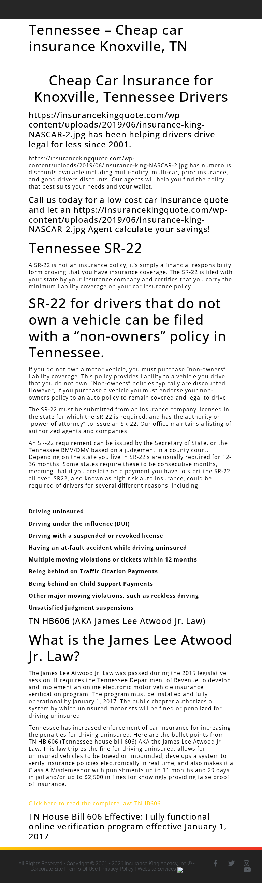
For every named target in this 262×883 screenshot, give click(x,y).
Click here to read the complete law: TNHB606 (95, 803)
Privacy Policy (117, 869)
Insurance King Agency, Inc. (156, 863)
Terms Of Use (81, 869)
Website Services (157, 869)
